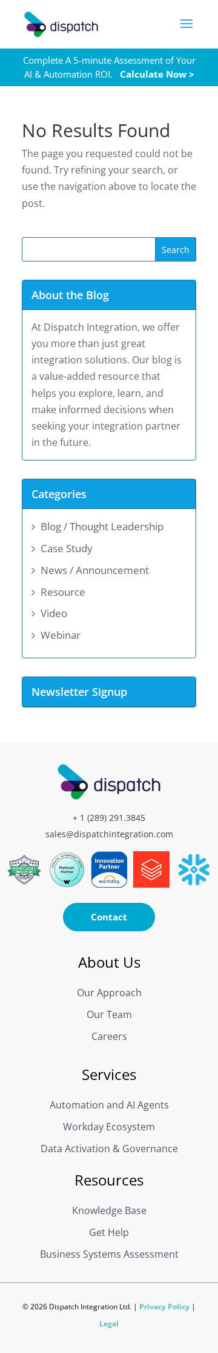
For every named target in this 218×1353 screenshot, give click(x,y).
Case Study (67, 548)
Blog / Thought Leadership (102, 526)
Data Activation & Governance (109, 1148)
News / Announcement (95, 570)
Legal (109, 1323)
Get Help (109, 1232)
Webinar (61, 635)
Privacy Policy (164, 1306)
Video (54, 613)
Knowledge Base (109, 1210)
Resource (63, 592)
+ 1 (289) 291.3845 (109, 817)
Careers (109, 1036)
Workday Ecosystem (109, 1126)
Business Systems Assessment (109, 1254)
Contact (109, 917)
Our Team (109, 1014)
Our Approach (109, 992)
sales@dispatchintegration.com (109, 834)
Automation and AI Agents (109, 1105)
